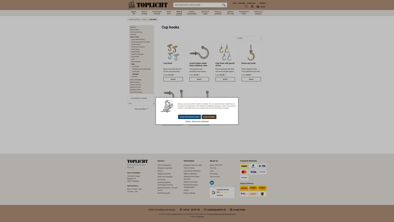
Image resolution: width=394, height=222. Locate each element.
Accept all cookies (209, 117)
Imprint (188, 121)
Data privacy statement (200, 121)
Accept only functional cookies (189, 117)
